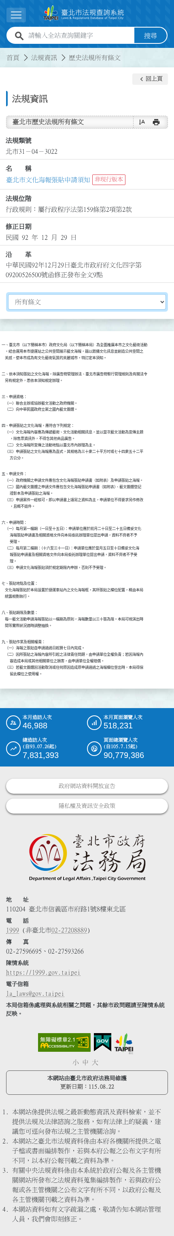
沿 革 (19, 254)
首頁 (12, 57)
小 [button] (75, 1062)
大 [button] (95, 1062)
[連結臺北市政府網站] (124, 1043)
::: (5, 53)
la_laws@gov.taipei (35, 993)
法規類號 (19, 140)
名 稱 (19, 168)
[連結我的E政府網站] (102, 1042)
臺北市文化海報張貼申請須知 (48, 180)
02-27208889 (69, 930)
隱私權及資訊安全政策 (87, 806)
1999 (12, 930)
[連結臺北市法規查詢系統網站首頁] (84, 13)
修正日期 (19, 226)
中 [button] (85, 1062)
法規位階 (19, 198)
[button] (150, 79)
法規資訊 (44, 57)
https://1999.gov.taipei (43, 972)
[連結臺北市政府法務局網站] (87, 857)
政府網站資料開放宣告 (87, 786)
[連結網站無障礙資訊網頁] (64, 1042)
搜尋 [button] (150, 35)
